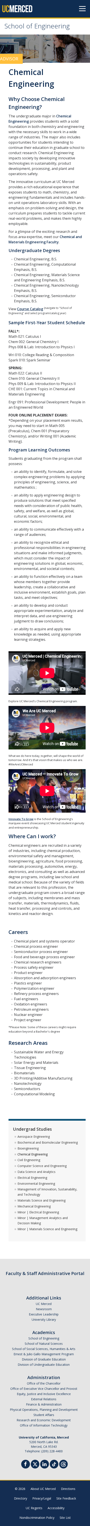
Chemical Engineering (32, 1154)
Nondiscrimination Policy (36, 1518)
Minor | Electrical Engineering (38, 1212)
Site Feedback (66, 1498)
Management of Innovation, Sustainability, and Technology (47, 1192)
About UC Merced (43, 1489)
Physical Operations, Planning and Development (44, 1410)
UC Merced (44, 1304)
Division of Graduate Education (44, 1359)
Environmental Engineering (36, 1183)
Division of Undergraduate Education (44, 1364)
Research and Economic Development (44, 1420)
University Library (44, 1319)
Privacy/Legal (41, 1498)
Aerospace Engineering (33, 1136)
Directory (20, 1498)
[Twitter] (35, 1463)
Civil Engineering (28, 1160)
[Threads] (63, 1463)
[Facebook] (26, 1465)
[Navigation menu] (82, 8)
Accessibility (56, 1508)
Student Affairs (43, 1415)
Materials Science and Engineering (41, 1200)
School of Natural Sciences (44, 1343)
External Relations (43, 1399)
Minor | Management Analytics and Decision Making (42, 1220)
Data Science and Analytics (36, 1172)
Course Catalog (30, 309)
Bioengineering (28, 1148)
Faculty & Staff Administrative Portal (45, 1273)
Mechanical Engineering (34, 1206)
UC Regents (34, 1508)
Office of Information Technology (44, 1425)
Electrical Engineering (32, 1178)
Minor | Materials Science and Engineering (47, 1229)
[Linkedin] (45, 1465)
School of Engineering (37, 27)
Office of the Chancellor (44, 1383)
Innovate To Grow (21, 819)
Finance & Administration (44, 1404)
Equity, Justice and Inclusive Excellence (44, 1394)
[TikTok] (54, 1463)
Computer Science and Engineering (42, 1166)
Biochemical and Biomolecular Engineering (47, 1142)
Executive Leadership (44, 1314)
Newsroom (44, 1309)
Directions (68, 1489)
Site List (65, 1518)
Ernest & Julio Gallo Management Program (44, 1354)
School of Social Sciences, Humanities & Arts (43, 1349)
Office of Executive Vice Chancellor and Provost (43, 1389)
